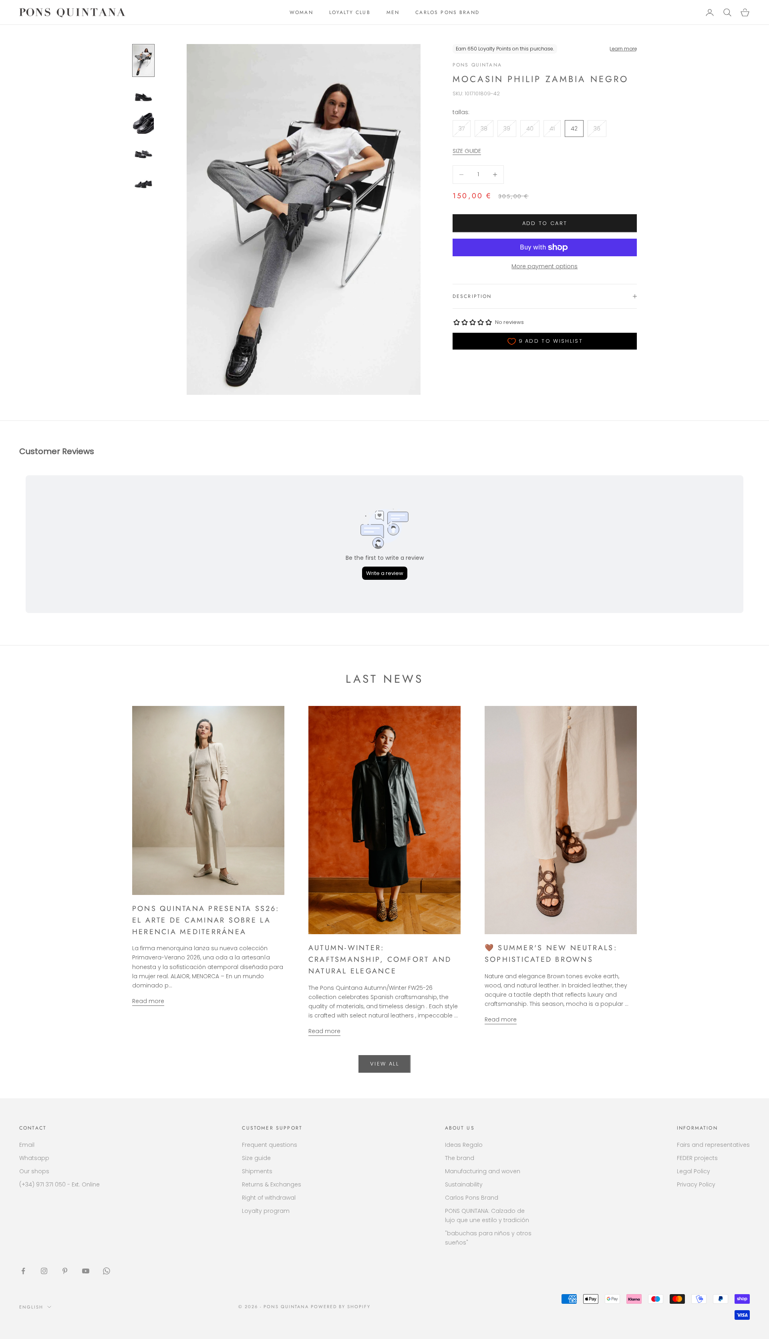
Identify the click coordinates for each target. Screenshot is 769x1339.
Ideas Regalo (464, 1145)
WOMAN (301, 12)
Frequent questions (269, 1145)
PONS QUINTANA (477, 64)
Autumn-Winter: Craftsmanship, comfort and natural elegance (379, 959)
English (31, 1307)
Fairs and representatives (713, 1145)
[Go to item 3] (143, 123)
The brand (459, 1158)
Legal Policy (693, 1171)
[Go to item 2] (143, 94)
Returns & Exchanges (271, 1184)
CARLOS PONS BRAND (447, 12)
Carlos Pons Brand (471, 1198)
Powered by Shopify (340, 1306)
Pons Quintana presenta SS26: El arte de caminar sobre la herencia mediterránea (206, 920)
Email (26, 1145)
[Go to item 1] (143, 60)
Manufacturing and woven (482, 1171)
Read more (148, 1001)
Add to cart (545, 223)
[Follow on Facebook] (23, 1271)
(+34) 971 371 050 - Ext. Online (59, 1184)
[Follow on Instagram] (44, 1271)
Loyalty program (266, 1211)
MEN (393, 12)
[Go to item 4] (143, 152)
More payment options (544, 266)
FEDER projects (697, 1158)
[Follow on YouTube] (86, 1271)
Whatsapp (34, 1158)
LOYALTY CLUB (349, 12)
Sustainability (464, 1184)
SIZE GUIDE (467, 151)
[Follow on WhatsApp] (107, 1271)
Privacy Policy (696, 1184)
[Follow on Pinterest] (65, 1271)
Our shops (34, 1171)
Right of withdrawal (269, 1198)
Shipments (257, 1171)
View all (384, 1064)
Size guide (256, 1158)
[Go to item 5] (143, 181)
